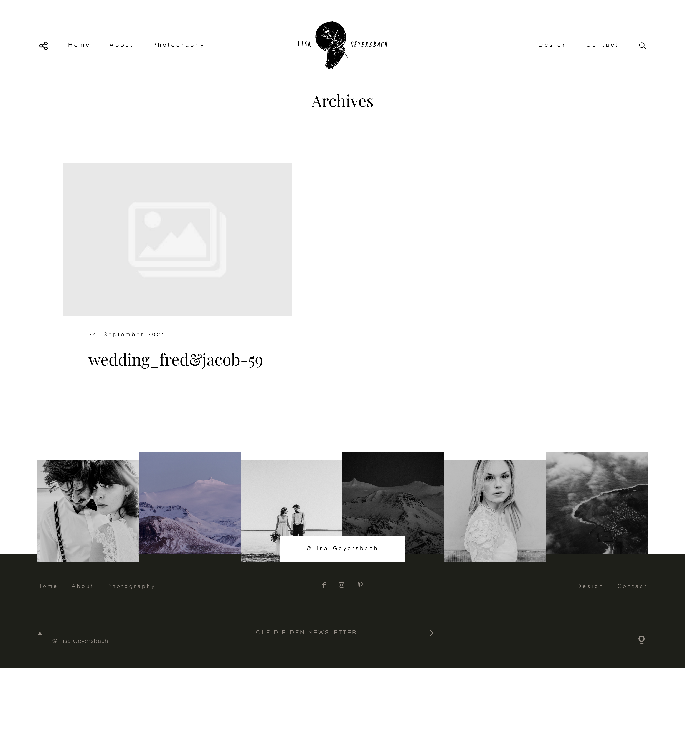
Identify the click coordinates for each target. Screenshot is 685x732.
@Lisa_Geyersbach (342, 548)
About (122, 45)
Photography (179, 45)
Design (553, 45)
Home (79, 45)
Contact (602, 45)
